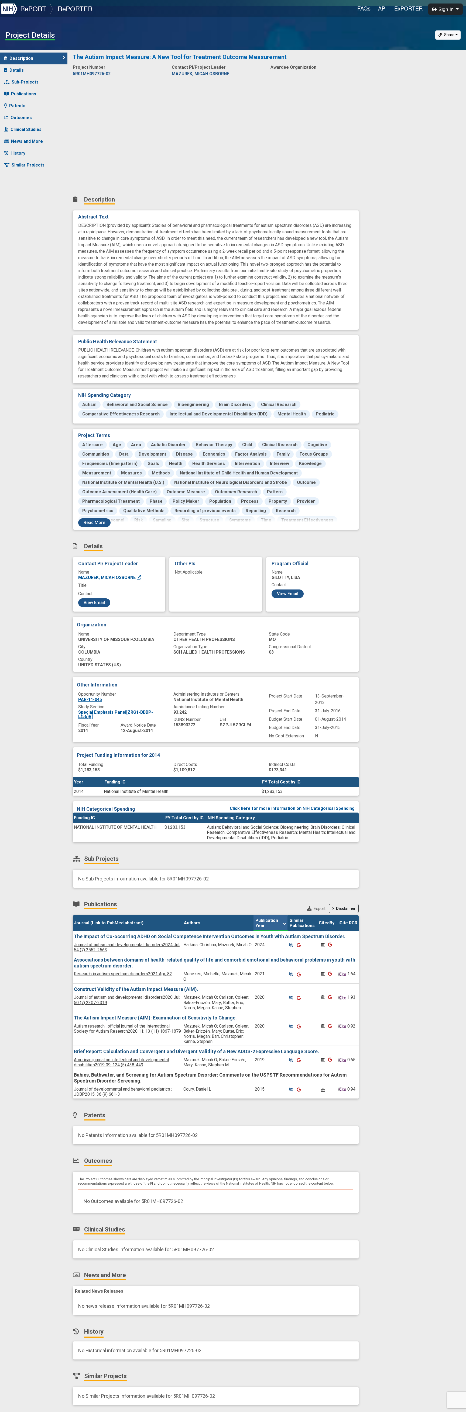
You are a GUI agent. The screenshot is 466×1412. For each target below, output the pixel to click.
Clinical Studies (26, 129)
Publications (23, 93)
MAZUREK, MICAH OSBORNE (107, 577)
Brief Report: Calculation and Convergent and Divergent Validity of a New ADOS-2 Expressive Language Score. (196, 1051)
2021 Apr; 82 (123, 973)
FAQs (364, 8)
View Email (94, 602)
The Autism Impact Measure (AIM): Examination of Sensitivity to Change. (155, 1018)
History (18, 153)
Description (21, 58)
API (382, 8)
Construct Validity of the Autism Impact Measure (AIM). (136, 989)
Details (16, 70)
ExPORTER (408, 8)
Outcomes (21, 117)
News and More (27, 141)
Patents (17, 105)
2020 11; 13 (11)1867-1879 (127, 1029)
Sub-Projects (25, 82)
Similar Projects (28, 165)
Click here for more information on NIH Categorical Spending (292, 808)
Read (94, 522)
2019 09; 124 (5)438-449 (121, 1062)
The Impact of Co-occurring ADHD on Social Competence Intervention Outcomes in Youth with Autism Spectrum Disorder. (209, 936)
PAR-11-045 (90, 699)
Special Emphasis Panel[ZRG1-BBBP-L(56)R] (115, 714)
